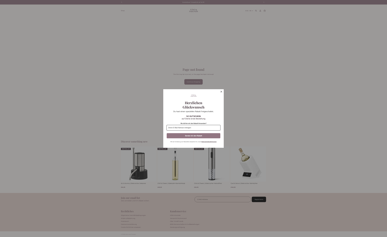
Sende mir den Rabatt (193, 136)
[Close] (221, 91)
